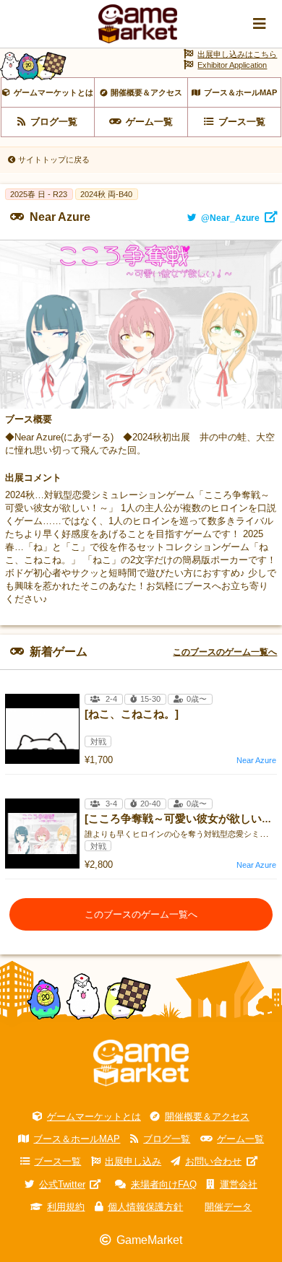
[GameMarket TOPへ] (141, 1063)
